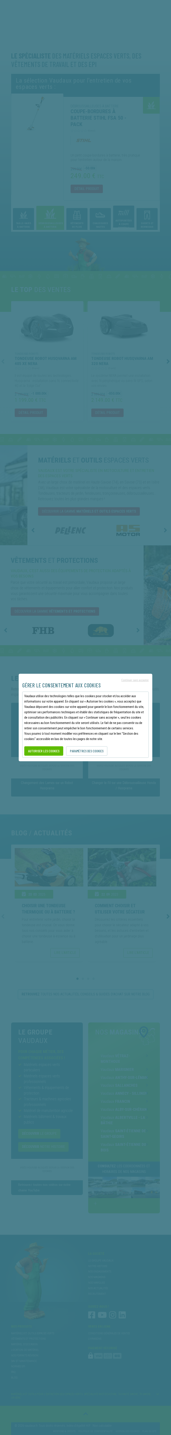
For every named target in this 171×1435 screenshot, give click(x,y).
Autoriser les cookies (43, 751)
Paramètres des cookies (87, 751)
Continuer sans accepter (135, 680)
